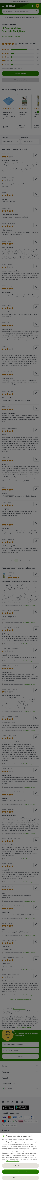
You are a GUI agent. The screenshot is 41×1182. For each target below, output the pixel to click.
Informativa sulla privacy (13, 1161)
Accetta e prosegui (20, 1172)
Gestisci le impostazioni (20, 1166)
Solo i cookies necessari (20, 1178)
